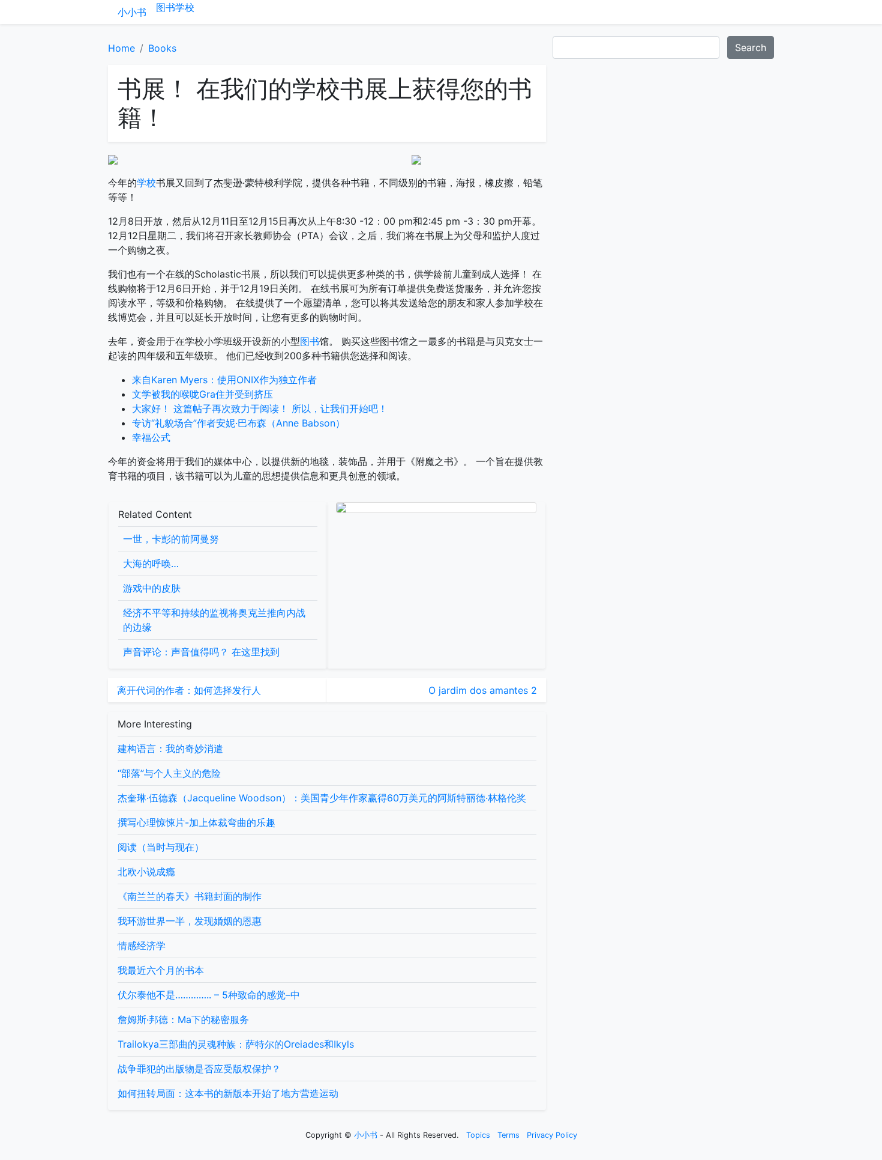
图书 (165, 7)
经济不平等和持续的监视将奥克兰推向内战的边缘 (214, 620)
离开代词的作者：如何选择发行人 (189, 690)
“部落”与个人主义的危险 (169, 773)
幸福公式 (151, 437)
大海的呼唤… (151, 563)
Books (162, 48)
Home (121, 48)
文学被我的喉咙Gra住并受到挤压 (202, 394)
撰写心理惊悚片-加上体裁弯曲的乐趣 (196, 822)
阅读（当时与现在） (161, 847)
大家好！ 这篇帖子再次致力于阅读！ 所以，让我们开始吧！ (260, 408)
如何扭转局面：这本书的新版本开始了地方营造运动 (228, 1093)
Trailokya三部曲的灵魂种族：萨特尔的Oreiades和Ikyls (236, 1044)
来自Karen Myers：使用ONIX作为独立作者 (224, 380)
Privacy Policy (552, 1135)
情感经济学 (142, 946)
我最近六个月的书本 (161, 970)
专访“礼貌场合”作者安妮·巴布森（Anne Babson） (238, 423)
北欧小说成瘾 (146, 872)
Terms (508, 1135)
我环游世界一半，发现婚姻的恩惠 (190, 921)
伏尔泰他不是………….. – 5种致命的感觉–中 (209, 995)
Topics (478, 1135)
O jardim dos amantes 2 (482, 690)
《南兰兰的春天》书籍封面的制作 (190, 896)
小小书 (132, 12)
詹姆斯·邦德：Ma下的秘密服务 (183, 1019)
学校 (184, 7)
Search (750, 47)
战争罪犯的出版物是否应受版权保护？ (199, 1069)
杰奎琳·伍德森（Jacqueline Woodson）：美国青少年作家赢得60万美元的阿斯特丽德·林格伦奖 (322, 798)
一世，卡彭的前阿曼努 (171, 539)
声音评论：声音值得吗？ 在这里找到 (201, 652)
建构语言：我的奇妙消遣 (170, 748)
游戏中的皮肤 (152, 588)
